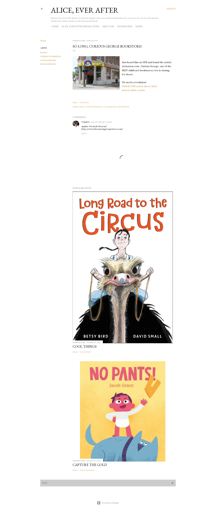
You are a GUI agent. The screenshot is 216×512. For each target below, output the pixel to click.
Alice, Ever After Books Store (80, 26)
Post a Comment (87, 470)
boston (43, 52)
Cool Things (85, 346)
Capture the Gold (90, 464)
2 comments (85, 352)
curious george (48, 60)
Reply (84, 133)
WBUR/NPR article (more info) (139, 86)
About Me (108, 26)
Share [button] (43, 40)
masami (85, 122)
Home (55, 26)
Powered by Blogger (110, 503)
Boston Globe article (133, 90)
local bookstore (48, 64)
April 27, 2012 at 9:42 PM (101, 122)
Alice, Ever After (84, 10)
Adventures (124, 26)
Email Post (84, 102)
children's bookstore (50, 56)
